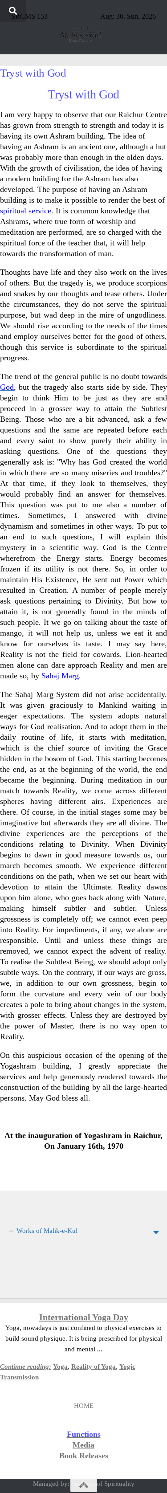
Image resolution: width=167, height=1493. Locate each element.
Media (83, 1444)
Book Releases (83, 1455)
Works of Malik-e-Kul (46, 1230)
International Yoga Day (83, 1317)
